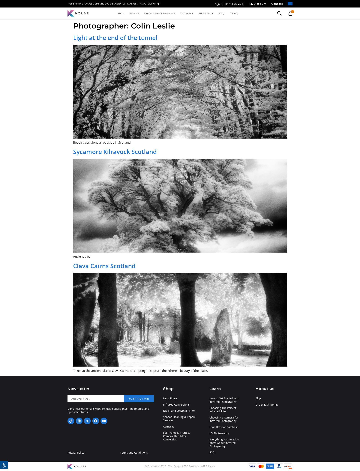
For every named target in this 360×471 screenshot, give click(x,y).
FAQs (212, 452)
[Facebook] (95, 421)
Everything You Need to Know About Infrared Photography (224, 443)
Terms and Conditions (134, 452)
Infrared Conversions (176, 404)
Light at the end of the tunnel (115, 38)
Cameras (186, 13)
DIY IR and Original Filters (179, 410)
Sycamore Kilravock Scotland (115, 152)
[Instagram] (79, 421)
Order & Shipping (267, 404)
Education (205, 13)
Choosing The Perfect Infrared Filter (222, 409)
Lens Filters (170, 398)
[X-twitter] (87, 421)
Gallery (234, 13)
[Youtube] (103, 421)
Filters (133, 13)
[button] (4, 465)
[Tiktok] (71, 421)
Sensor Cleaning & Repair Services (179, 418)
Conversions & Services (158, 13)
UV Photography (219, 433)
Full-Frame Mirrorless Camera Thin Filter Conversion (176, 436)
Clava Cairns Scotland (104, 266)
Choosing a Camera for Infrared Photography (223, 419)
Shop (121, 13)
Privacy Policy (76, 452)
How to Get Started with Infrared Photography (224, 400)
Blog (221, 13)
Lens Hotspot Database (223, 427)
